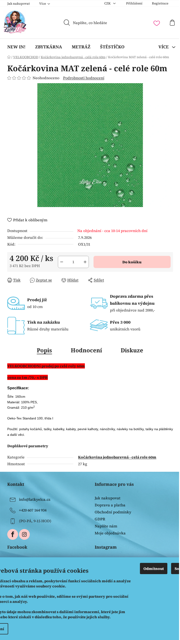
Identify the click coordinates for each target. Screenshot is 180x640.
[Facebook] (12, 534)
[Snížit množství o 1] (61, 262)
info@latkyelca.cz (34, 499)
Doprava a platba (110, 505)
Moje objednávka (110, 533)
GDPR (100, 519)
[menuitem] (16, 47)
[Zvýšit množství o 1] (85, 262)
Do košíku (132, 262)
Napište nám (106, 526)
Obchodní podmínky (113, 512)
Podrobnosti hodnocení (83, 77)
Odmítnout (153, 568)
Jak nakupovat (18, 3)
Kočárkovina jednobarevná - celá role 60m (117, 457)
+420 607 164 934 (32, 509)
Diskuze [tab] (132, 350)
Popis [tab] (44, 350)
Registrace (160, 3)
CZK (107, 3)
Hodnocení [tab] (86, 350)
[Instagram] (24, 534)
